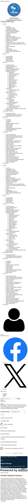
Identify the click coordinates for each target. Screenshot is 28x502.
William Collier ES (13, 86)
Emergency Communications (12, 38)
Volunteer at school (10, 155)
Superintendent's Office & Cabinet (13, 115)
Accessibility (3, 500)
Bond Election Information (11, 30)
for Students (8, 120)
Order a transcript (9, 144)
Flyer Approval (9, 41)
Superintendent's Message (11, 50)
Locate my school (10, 143)
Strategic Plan (9, 48)
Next (20, 453)
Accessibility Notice (10, 27)
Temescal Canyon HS (13, 102)
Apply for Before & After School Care (14, 135)
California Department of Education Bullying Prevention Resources (13, 437)
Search (2, 398)
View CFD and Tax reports (12, 151)
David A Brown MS (13, 94)
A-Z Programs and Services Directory (14, 114)
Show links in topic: (5, 411)
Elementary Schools (10, 71)
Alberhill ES (11, 72)
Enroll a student (9, 139)
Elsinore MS (11, 96)
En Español (3, 401)
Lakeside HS (11, 101)
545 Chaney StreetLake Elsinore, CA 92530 (6, 458)
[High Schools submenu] (12, 240)
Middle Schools (9, 92)
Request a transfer (10, 147)
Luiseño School (12, 91)
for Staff (8, 122)
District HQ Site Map (10, 36)
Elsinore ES (11, 77)
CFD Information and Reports (12, 123)
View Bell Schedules (10, 150)
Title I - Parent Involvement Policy (13, 51)
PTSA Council (9, 127)
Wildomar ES (11, 84)
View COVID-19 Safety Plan (12, 156)
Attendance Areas (10, 67)
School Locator (9, 109)
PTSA (7, 47)
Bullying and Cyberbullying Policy (8, 430)
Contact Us (8, 33)
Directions (8, 35)
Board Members (9, 58)
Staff (4, 396)
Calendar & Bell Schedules (12, 70)
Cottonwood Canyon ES (14, 73)
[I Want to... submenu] (3, 133)
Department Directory (10, 113)
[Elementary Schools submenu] (15, 71)
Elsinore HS (11, 99)
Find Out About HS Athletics (12, 158)
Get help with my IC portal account (13, 140)
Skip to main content (5, 1)
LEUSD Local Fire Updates (7, 417)
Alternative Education (10, 103)
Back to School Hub (10, 161)
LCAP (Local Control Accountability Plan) (15, 42)
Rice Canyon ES (12, 81)
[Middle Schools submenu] (13, 92)
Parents (4, 394)
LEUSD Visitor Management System (9, 444)
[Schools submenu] (3, 205)
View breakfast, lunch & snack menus (14, 153)
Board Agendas (4, 427)
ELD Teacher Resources (11, 129)
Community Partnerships (11, 32)
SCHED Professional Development (13, 128)
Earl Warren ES (12, 76)
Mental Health (9, 130)
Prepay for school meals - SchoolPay (14, 145)
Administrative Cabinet (11, 29)
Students (5, 393)
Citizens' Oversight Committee (12, 31)
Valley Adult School (13, 107)
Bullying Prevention (5, 433)
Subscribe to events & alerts (12, 149)
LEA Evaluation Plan (10, 46)
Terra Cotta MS (12, 97)
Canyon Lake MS (12, 93)
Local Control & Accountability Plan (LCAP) (13, 448)
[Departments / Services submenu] (3, 112)
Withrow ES (11, 87)
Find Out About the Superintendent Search (15, 159)
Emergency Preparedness (11, 40)
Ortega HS (11, 104)
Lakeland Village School (14, 89)
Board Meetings (9, 57)
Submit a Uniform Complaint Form (13, 148)
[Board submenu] (3, 55)
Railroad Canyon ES (13, 79)
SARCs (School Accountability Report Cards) (16, 108)
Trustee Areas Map (10, 61)
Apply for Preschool (10, 138)
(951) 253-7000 (7, 460)
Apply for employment (11, 134)
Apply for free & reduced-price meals (14, 137)
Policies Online (9, 125)
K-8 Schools (8, 88)
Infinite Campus (9, 124)
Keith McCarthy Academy (14, 106)
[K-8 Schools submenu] (12, 230)
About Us (8, 26)
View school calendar (10, 154)
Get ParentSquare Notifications (12, 142)
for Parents (8, 119)
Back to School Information (12, 160)
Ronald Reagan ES (13, 82)
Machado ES (11, 78)
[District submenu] (3, 25)
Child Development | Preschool (12, 68)
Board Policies (9, 60)
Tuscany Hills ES (12, 83)
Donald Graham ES (13, 74)
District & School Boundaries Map (13, 37)
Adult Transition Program (11, 66)
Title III (7, 52)
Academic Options (10, 65)
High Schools (9, 98)
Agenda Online (9, 56)
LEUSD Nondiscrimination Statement (9, 441)
